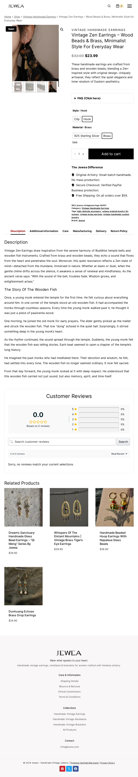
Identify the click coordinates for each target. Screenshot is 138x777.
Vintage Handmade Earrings (39, 16)
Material (78, 127)
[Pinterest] (62, 769)
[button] (62, 29)
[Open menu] (129, 6)
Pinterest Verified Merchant (84, 763)
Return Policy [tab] (119, 231)
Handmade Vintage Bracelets (69, 724)
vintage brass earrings (91, 214)
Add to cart (111, 154)
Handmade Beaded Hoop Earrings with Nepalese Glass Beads (113, 538)
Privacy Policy (107, 763)
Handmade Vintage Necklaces (69, 719)
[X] (69, 769)
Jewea (81, 220)
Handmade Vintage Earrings (69, 713)
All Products (69, 729)
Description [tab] (18, 231)
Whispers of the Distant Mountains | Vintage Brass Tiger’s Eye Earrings (68, 538)
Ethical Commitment (69, 691)
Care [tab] (66, 231)
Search (123, 441)
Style (76, 110)
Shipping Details (70, 681)
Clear (74, 142)
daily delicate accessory (89, 211)
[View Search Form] (109, 6)
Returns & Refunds (69, 686)
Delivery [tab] (101, 231)
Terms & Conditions (69, 696)
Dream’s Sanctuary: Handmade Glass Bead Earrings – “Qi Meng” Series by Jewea (22, 540)
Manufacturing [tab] (82, 231)
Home (7, 16)
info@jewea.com (69, 746)
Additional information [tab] (44, 231)
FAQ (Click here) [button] (89, 98)
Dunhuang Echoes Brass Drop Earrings (22, 613)
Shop (17, 16)
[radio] (77, 119)
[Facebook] (76, 769)
